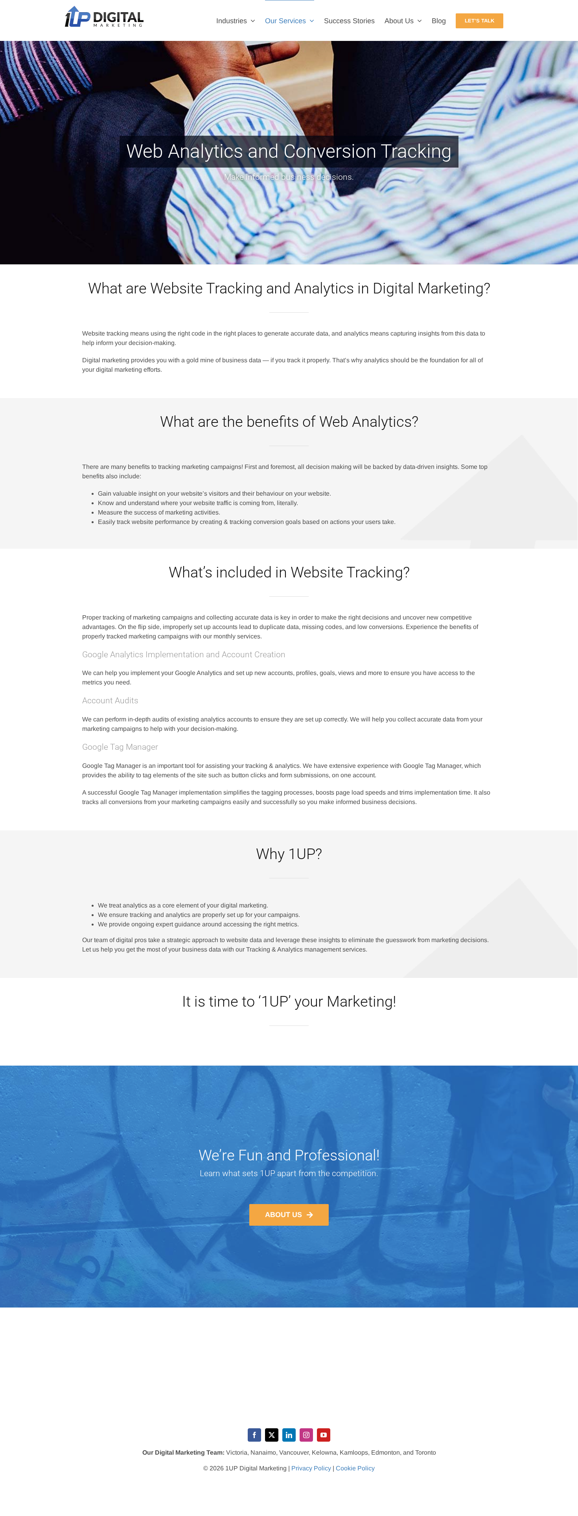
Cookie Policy (355, 1468)
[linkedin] (289, 1435)
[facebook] (254, 1435)
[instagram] (306, 1435)
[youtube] (323, 1435)
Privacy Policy (311, 1468)
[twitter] (271, 1435)
